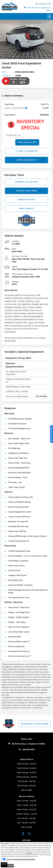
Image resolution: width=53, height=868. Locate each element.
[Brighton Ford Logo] (9, 10)
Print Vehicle (26, 208)
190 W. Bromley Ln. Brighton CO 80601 (38, 9)
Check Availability (26, 160)
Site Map (26, 840)
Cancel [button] (10, 865)
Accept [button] (4, 864)
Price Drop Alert (27, 142)
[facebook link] (23, 834)
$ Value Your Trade (26, 191)
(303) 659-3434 (44, 4)
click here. (29, 853)
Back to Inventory (13, 95)
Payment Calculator (26, 182)
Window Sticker (26, 200)
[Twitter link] (29, 834)
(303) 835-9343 (28, 749)
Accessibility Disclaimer (34, 724)
